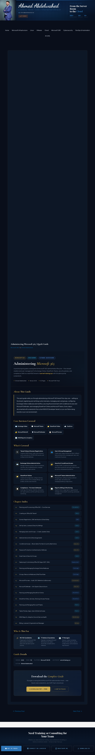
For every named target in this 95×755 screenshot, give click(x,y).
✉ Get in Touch (60, 689)
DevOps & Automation (82, 30)
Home (7, 30)
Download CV (85, 748)
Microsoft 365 (56, 30)
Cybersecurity (68, 30)
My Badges (24, 16)
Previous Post (18, 711)
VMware (39, 30)
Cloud (47, 30)
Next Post (77, 711)
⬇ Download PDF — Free (38, 689)
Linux (32, 30)
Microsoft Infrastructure (19, 30)
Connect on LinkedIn (37, 748)
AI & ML (47, 36)
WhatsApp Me (63, 748)
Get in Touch (13, 748)
